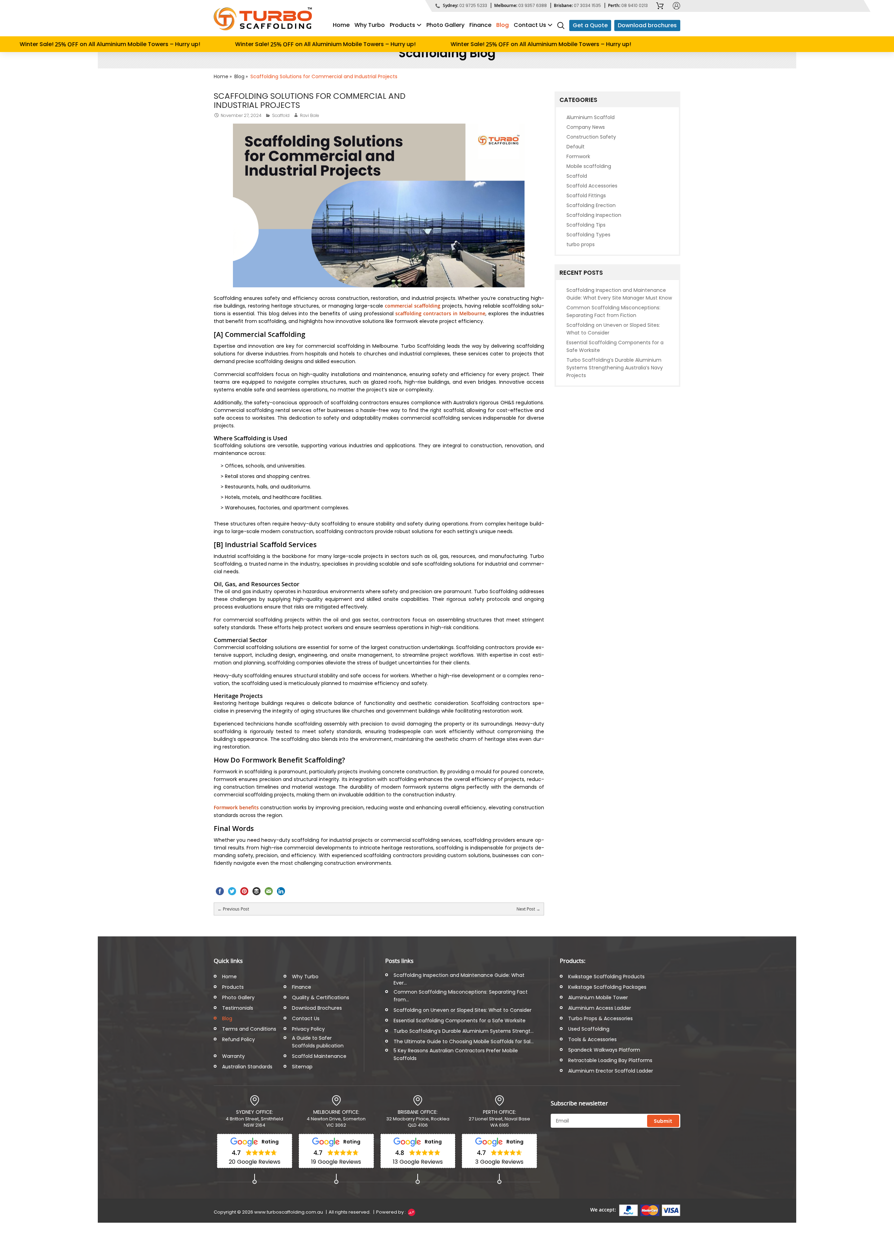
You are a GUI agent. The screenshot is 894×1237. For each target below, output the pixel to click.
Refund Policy (238, 1039)
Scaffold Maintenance (319, 1056)
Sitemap (302, 1066)
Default (575, 146)
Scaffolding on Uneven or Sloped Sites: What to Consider (613, 329)
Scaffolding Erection (591, 205)
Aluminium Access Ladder (599, 1007)
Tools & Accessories (592, 1039)
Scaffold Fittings (586, 195)
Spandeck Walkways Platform (604, 1049)
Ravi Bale (309, 115)
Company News (585, 127)
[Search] (560, 25)
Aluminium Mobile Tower (598, 997)
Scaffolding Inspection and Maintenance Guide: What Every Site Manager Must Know (619, 294)
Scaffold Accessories (591, 185)
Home (341, 25)
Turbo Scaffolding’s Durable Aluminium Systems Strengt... (464, 1031)
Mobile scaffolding (588, 166)
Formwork (578, 156)
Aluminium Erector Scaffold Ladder (610, 1070)
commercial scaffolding (412, 305)
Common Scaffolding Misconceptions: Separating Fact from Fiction (613, 311)
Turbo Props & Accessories (600, 1018)
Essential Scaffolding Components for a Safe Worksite (615, 346)
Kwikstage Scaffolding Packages (607, 987)
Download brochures (647, 25)
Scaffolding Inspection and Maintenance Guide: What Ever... (459, 979)
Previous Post (233, 909)
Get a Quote (590, 25)
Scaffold (281, 115)
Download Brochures (317, 1007)
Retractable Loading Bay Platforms (610, 1060)
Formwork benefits (236, 807)
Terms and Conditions (249, 1028)
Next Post (528, 909)
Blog (502, 25)
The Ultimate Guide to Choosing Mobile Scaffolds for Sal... (464, 1041)
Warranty (233, 1056)
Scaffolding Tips (586, 224)
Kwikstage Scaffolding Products (606, 976)
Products (402, 25)
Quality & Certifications (320, 997)
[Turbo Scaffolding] (263, 18)
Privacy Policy (308, 1028)
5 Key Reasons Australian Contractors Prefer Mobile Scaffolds (456, 1054)
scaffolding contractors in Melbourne (440, 313)
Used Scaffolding (588, 1028)
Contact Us (530, 25)
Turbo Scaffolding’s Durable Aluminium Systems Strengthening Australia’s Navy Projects (614, 367)
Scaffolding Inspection (593, 215)
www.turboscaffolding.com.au (288, 1212)
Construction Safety (591, 136)
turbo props (580, 244)
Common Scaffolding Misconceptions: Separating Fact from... (461, 995)
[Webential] (411, 1212)
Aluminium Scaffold (590, 117)
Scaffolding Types (588, 234)
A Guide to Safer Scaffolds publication (318, 1041)
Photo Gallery (445, 25)
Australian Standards (247, 1066)
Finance (480, 25)
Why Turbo (369, 25)
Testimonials (237, 1007)
